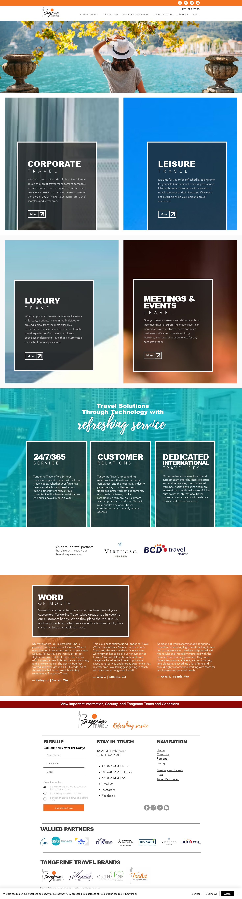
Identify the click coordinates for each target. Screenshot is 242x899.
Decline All (211, 893)
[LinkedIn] (192, 3)
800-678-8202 (110, 772)
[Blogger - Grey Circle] (166, 808)
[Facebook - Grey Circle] (147, 808)
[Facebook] (180, 3)
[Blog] (198, 3)
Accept (227, 893)
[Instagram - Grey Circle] (153, 808)
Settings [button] (196, 893)
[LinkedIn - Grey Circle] (160, 808)
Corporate (163, 754)
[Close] (238, 893)
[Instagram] (186, 3)
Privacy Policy (130, 893)
